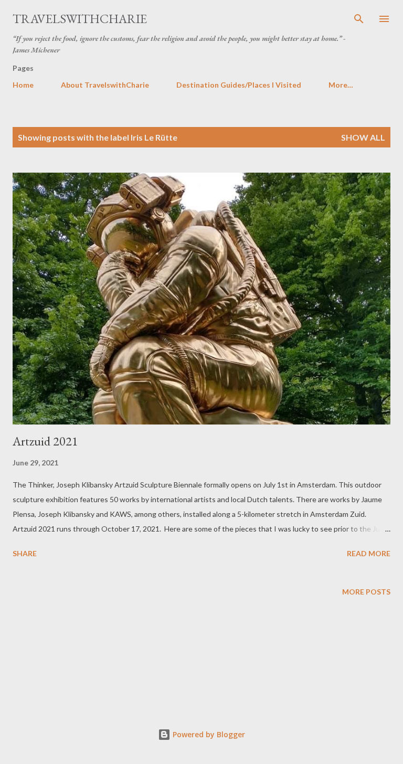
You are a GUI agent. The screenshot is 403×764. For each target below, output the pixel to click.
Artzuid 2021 (45, 441)
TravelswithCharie (80, 18)
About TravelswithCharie (105, 84)
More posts (366, 591)
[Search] (359, 19)
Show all (363, 137)
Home (23, 84)
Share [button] (25, 553)
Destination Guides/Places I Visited (238, 84)
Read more (368, 553)
